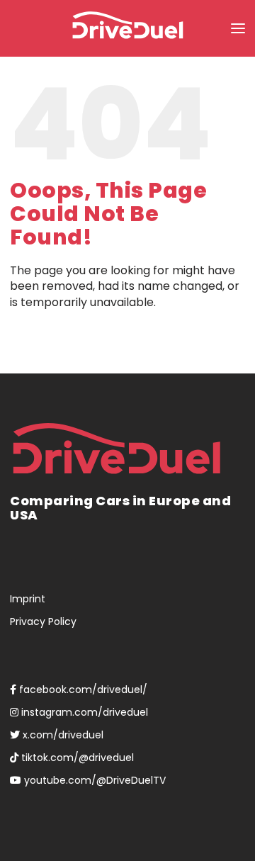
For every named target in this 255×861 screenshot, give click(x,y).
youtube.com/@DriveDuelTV (93, 780)
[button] (238, 28)
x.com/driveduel (61, 735)
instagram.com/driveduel (83, 712)
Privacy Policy (43, 621)
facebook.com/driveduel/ (81, 689)
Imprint (27, 599)
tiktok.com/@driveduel (76, 757)
